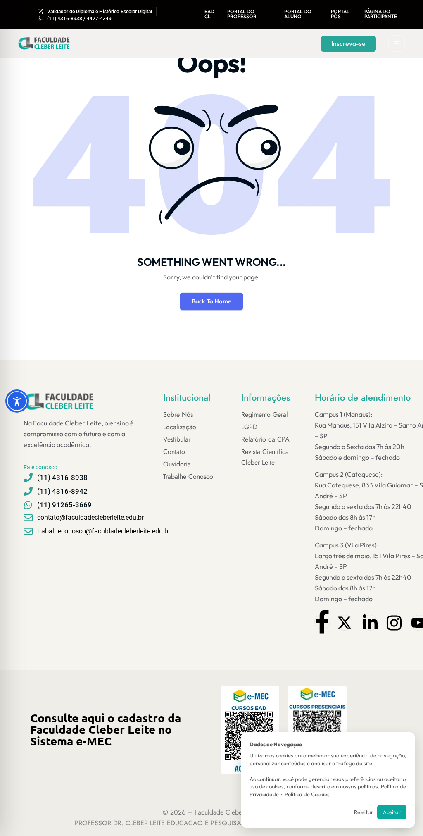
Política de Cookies (307, 794)
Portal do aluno (297, 13)
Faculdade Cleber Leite (227, 812)
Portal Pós (340, 13)
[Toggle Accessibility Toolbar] (17, 401)
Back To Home (211, 301)
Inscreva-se (348, 43)
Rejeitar (363, 812)
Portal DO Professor (242, 13)
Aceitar (392, 812)
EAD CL (209, 13)
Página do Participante (380, 13)
